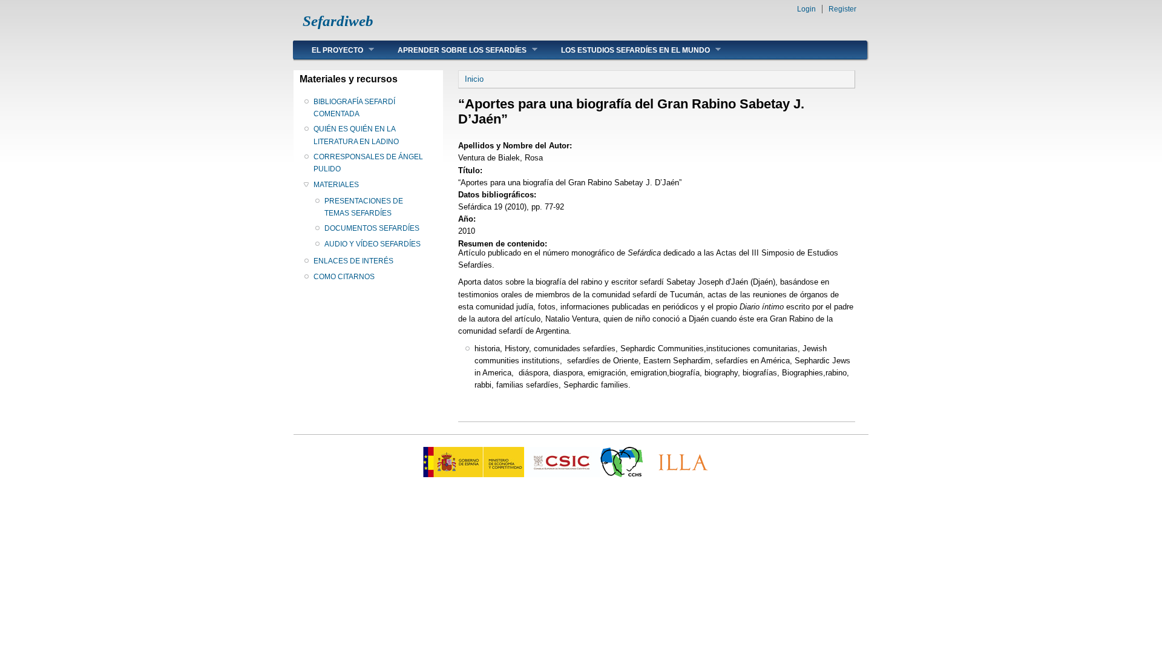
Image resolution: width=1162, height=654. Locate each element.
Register (842, 9)
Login (806, 9)
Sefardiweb (338, 21)
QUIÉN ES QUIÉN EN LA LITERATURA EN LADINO (356, 135)
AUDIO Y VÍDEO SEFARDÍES (372, 244)
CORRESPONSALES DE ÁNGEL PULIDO (368, 163)
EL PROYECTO (328, 49)
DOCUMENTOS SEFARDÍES (371, 228)
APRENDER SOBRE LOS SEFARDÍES (453, 49)
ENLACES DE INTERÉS (353, 261)
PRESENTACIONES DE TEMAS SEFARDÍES (363, 207)
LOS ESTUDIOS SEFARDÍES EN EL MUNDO (626, 49)
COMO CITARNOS (344, 276)
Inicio (474, 79)
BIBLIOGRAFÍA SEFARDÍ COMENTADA (354, 107)
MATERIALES (336, 184)
